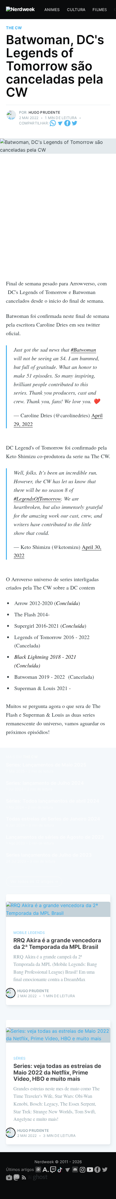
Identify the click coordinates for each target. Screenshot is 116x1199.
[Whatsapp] (53, 123)
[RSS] (24, 1177)
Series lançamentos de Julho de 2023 (49, 855)
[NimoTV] (9, 1177)
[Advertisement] (58, 218)
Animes (52, 9)
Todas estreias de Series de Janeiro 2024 (53, 819)
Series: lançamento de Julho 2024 (45, 783)
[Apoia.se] (46, 1169)
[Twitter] (74, 123)
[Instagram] (82, 1169)
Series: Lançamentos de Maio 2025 (46, 765)
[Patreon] (38, 1169)
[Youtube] (90, 1169)
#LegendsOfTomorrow (37, 498)
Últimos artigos (20, 1169)
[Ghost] (37, 1177)
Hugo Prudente (44, 112)
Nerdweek (44, 1161)
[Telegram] (60, 123)
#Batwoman (83, 349)
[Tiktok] (60, 1169)
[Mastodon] (17, 1177)
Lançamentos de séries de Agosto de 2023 (55, 837)
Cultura (76, 9)
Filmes (100, 9)
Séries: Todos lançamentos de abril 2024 (52, 801)
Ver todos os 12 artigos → (34, 881)
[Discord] (75, 1169)
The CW (14, 27)
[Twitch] (53, 1169)
